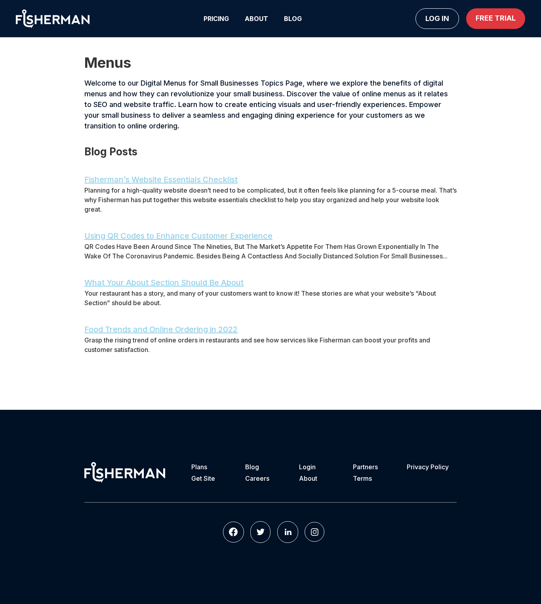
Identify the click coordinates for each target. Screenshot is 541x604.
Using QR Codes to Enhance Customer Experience (178, 236)
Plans (199, 467)
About (256, 19)
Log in (437, 18)
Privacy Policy (428, 467)
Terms (362, 478)
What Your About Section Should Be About (164, 282)
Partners (365, 467)
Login (307, 467)
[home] (53, 19)
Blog (293, 19)
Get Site (203, 478)
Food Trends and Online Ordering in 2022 (161, 329)
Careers (257, 478)
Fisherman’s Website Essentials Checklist (161, 179)
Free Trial (496, 18)
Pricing (216, 19)
